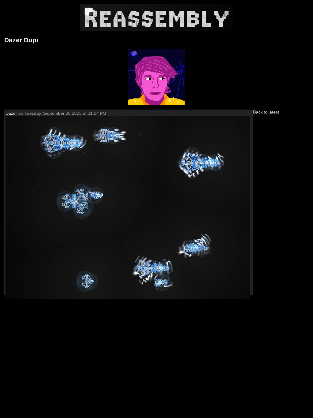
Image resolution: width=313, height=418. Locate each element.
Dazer (11, 113)
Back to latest (266, 112)
